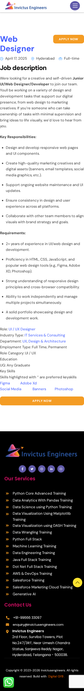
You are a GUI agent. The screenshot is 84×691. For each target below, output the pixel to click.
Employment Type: (16, 347)
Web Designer (17, 44)
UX (24, 341)
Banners (44, 389)
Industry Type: (12, 335)
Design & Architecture (47, 341)
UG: (3, 365)
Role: (4, 329)
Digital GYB (55, 676)
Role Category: (12, 353)
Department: (11, 341)
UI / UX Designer (22, 329)
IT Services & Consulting (45, 335)
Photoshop (64, 389)
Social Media (16, 389)
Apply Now (68, 39)
